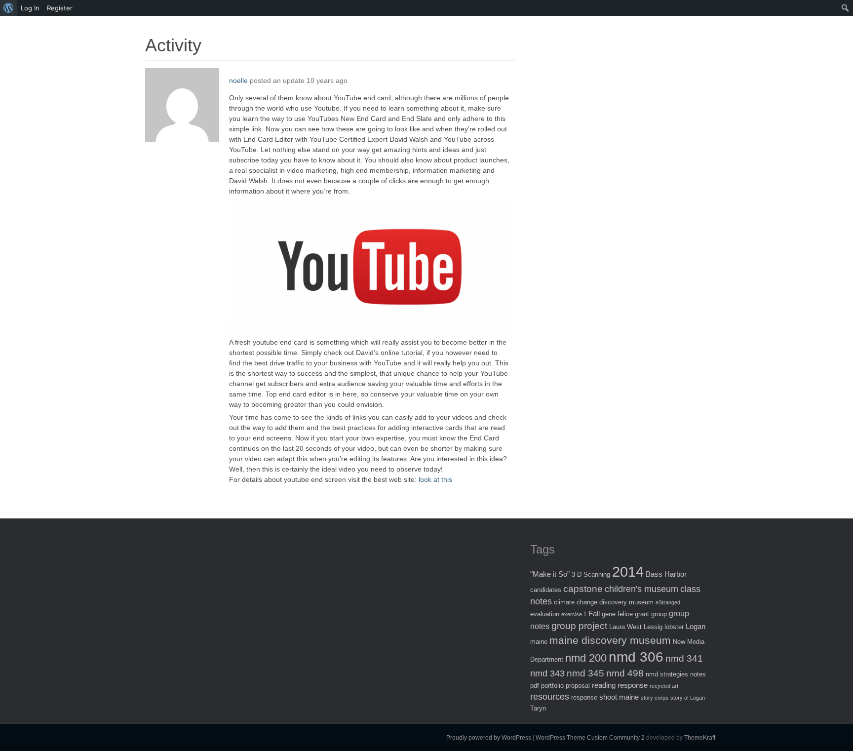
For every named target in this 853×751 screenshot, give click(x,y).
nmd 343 (547, 673)
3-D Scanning (591, 574)
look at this (435, 479)
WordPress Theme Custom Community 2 (590, 737)
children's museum (641, 589)
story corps (654, 698)
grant (642, 614)
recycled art (664, 686)
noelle (238, 80)
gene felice (617, 614)
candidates (545, 589)
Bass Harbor (666, 574)
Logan (695, 626)
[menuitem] (8, 8)
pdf (534, 685)
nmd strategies (667, 674)
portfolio (552, 685)
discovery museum (626, 602)
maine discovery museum (610, 640)
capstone (583, 589)
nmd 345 (585, 673)
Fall (594, 613)
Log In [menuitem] (30, 8)
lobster (674, 627)
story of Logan (687, 698)
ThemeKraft (699, 737)
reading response (620, 685)
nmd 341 (684, 658)
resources (549, 697)
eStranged (668, 602)
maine (538, 641)
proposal (578, 685)
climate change (575, 602)
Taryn (538, 708)
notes (698, 674)
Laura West (625, 627)
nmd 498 (625, 673)
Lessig (653, 627)
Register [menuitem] (60, 8)
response (584, 697)
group (659, 614)
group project (579, 626)
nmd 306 (636, 657)
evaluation (544, 614)
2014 (628, 571)
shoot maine (619, 697)
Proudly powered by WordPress (488, 737)
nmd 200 (586, 658)
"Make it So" (550, 574)
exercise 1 (573, 614)
